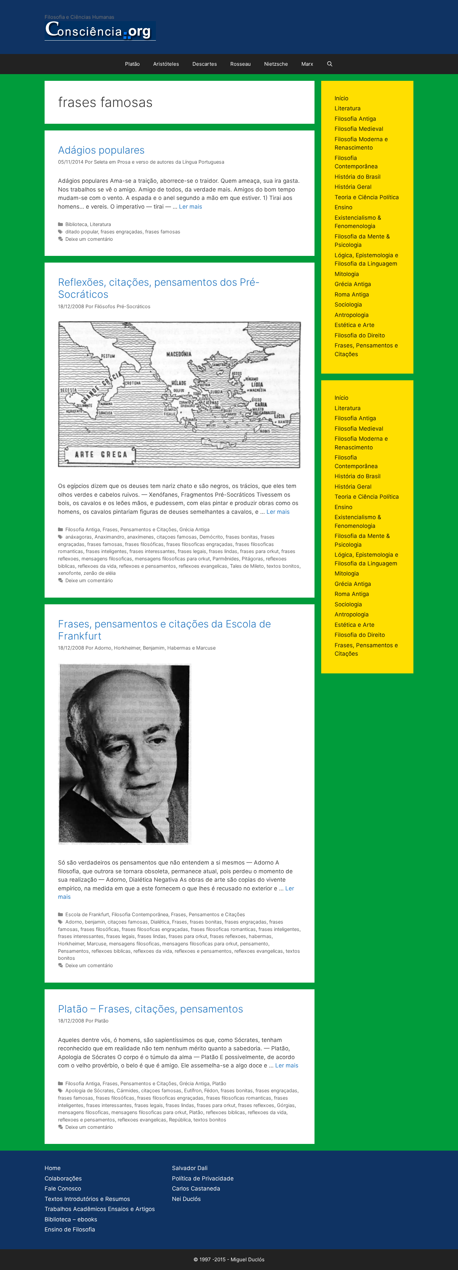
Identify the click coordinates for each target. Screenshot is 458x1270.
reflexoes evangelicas (203, 566)
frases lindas (223, 551)
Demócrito (211, 537)
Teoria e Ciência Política (367, 197)
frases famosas (162, 231)
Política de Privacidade (203, 1178)
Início (341, 98)
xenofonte (69, 573)
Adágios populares (101, 150)
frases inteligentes (106, 551)
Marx (307, 64)
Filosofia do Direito (360, 335)
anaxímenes (140, 537)
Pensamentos (73, 951)
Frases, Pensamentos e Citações (140, 529)
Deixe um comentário (89, 239)
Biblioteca (76, 224)
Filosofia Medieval (359, 128)
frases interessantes (152, 551)
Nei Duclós (186, 1199)
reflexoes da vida (97, 566)
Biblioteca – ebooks (71, 1219)
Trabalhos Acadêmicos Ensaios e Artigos (100, 1209)
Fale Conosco (63, 1188)
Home (53, 1168)
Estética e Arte (355, 325)
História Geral (353, 186)
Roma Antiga (352, 294)
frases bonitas (242, 537)
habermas (260, 936)
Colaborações (63, 1178)
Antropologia (352, 315)
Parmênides (226, 558)
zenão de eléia (99, 573)
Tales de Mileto (247, 566)
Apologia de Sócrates (89, 1090)
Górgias (286, 1105)
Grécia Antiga (194, 529)
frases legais (192, 551)
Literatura (100, 224)
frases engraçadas (121, 231)
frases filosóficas (144, 544)
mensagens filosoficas (106, 558)
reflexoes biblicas (111, 951)
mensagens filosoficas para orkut (172, 558)
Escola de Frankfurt (87, 914)
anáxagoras (78, 537)
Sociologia (348, 304)
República (180, 1119)
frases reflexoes (228, 936)
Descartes (204, 64)
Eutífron (193, 1090)
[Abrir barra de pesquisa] (330, 64)
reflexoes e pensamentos (147, 566)
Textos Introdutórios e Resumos (87, 1199)
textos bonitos (283, 566)
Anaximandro (109, 537)
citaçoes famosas (177, 537)
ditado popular (81, 231)
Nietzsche (276, 64)
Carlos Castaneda (196, 1188)
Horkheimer (71, 943)
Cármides (127, 1090)
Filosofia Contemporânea (140, 914)
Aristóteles (166, 64)
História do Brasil (358, 176)
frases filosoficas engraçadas (199, 544)
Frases (179, 922)
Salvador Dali (190, 1168)
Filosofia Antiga (82, 529)
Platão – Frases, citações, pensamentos (150, 1009)
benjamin (95, 922)
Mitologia (347, 274)
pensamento (254, 943)
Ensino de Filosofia (70, 1229)
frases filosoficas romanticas (223, 929)
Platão (132, 64)
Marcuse (96, 943)
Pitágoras (252, 558)
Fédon (211, 1090)
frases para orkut (259, 551)
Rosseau (240, 64)
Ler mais (190, 206)
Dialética (160, 922)
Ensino (343, 207)
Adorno (73, 922)
